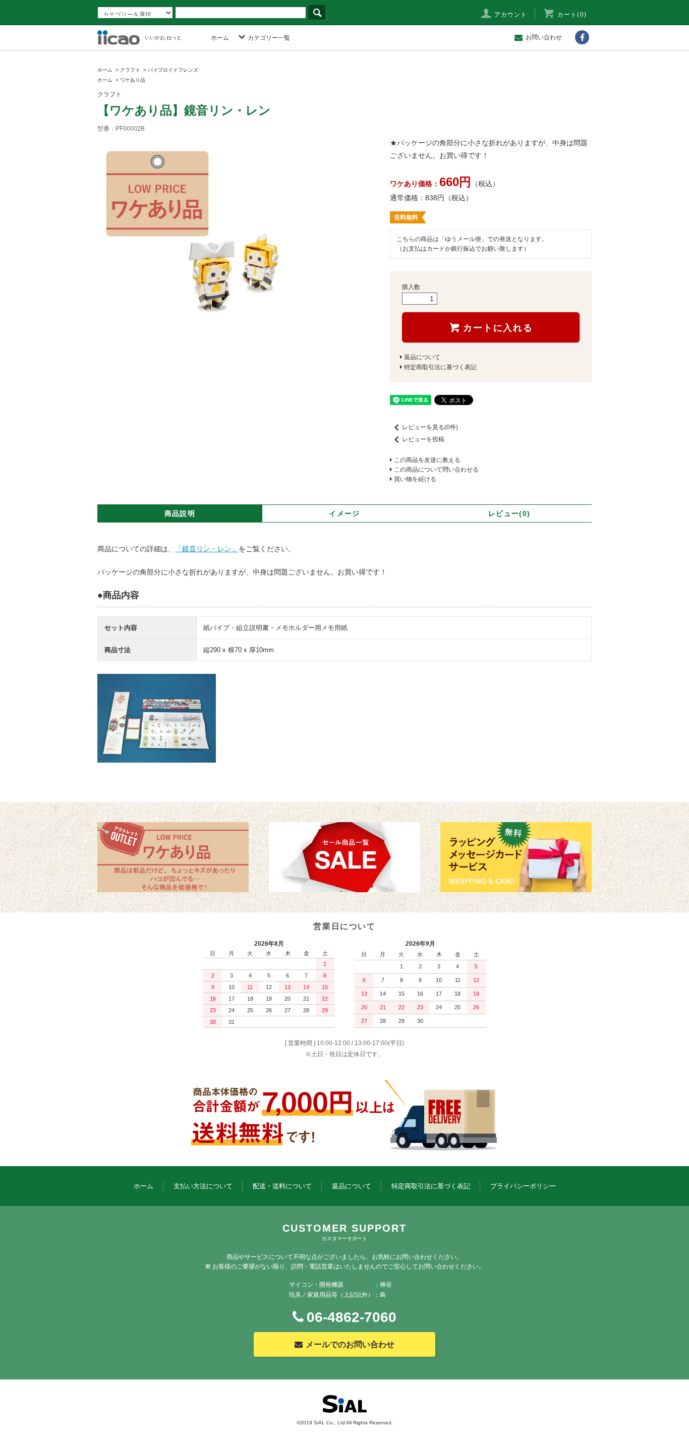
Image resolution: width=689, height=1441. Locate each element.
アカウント (511, 14)
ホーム (220, 37)
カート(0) (572, 14)
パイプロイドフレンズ (173, 70)
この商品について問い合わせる (436, 469)
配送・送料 (282, 1186)
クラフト (130, 70)
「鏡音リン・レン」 (207, 549)
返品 (351, 1186)
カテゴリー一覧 (269, 37)
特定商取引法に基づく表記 (440, 367)
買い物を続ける (415, 479)
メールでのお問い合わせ (350, 1344)
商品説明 (180, 513)
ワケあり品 (132, 80)
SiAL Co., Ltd (329, 1422)
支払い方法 (203, 1186)
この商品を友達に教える (427, 460)
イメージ (344, 513)
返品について (422, 357)
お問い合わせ (544, 37)
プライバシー (523, 1186)
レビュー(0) (509, 513)
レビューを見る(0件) (430, 427)
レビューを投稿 (423, 439)
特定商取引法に (430, 1186)
